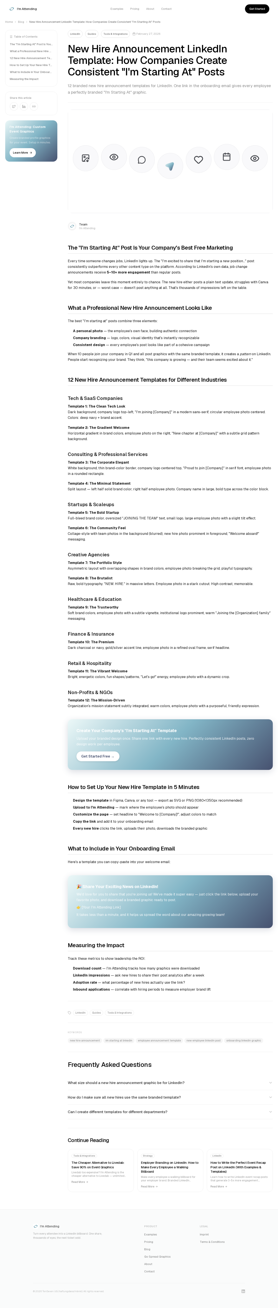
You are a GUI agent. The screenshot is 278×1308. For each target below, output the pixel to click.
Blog (21, 22)
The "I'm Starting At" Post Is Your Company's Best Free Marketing (31, 44)
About (150, 9)
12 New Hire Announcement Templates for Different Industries (31, 58)
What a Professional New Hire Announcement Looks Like (31, 51)
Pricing (134, 9)
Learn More (20, 152)
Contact (166, 9)
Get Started (257, 9)
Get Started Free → (97, 756)
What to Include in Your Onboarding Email (31, 72)
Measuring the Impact (24, 79)
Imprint (204, 1234)
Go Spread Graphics (157, 1256)
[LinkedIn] (243, 1291)
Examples (117, 9)
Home (9, 22)
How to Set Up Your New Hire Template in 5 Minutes (31, 65)
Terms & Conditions (212, 1242)
